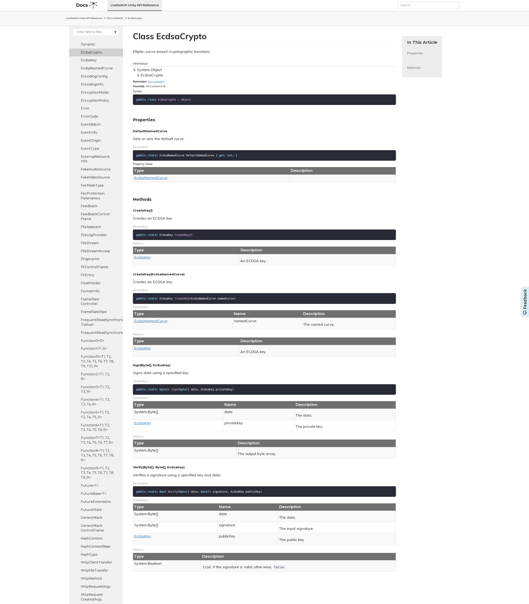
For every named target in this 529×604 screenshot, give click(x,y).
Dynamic (88, 44)
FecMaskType (92, 185)
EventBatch (91, 124)
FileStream (90, 243)
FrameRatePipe (94, 312)
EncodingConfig (94, 76)
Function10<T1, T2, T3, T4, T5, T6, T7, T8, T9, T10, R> (97, 361)
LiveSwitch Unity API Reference (135, 5)
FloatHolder (91, 283)
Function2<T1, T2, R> (95, 376)
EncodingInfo (92, 84)
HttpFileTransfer (94, 570)
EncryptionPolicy (95, 100)
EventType (90, 149)
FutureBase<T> (94, 494)
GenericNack (91, 518)
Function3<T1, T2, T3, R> (95, 389)
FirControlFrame (94, 267)
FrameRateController (90, 301)
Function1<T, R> (94, 349)
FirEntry (87, 275)
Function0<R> (92, 341)
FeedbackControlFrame (95, 216)
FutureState (91, 510)
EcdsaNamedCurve (97, 68)
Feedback (89, 206)
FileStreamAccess (95, 251)
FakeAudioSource (96, 169)
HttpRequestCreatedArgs (92, 597)
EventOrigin (91, 141)
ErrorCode (89, 116)
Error (85, 108)
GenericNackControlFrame (92, 528)
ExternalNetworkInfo (95, 159)
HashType (89, 554)
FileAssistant (91, 227)
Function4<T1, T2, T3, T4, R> (95, 402)
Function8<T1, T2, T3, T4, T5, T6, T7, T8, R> (97, 455)
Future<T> (90, 485)
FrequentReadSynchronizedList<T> (102, 333)
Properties (415, 56)
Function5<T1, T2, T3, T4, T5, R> (95, 414)
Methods (414, 70)
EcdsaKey (89, 60)
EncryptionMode (95, 92)
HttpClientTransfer (96, 562)
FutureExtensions (96, 502)
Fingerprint (90, 259)
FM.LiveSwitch (115, 18)
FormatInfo (90, 291)
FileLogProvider (94, 235)
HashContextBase (95, 546)
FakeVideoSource (95, 177)
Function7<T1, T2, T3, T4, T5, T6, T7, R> (97, 440)
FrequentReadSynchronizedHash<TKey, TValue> (102, 322)
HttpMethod (91, 578)
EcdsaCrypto (135, 18)
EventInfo (89, 132)
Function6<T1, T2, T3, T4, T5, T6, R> (95, 427)
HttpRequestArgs (95, 587)
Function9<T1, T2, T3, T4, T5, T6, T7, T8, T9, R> (97, 473)
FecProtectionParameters (93, 195)
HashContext (91, 538)
